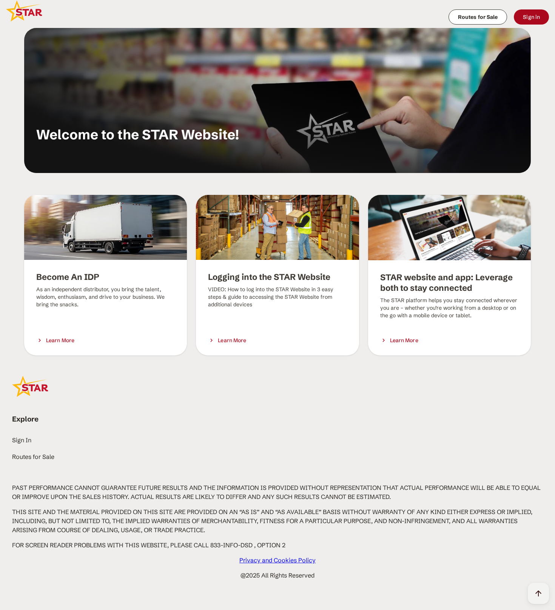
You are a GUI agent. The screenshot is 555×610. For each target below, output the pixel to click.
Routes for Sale (33, 456)
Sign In (21, 440)
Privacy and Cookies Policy (277, 560)
